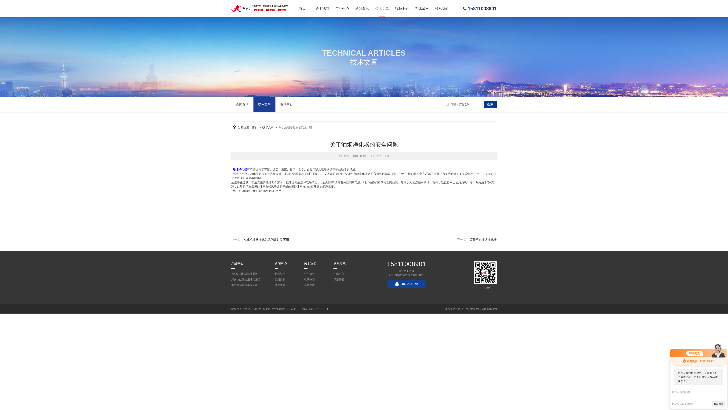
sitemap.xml (489, 308)
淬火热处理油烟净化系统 (245, 279)
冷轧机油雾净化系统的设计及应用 (266, 239)
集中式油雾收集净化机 (244, 285)
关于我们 (322, 8)
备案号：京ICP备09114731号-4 (309, 308)
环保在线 (463, 308)
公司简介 (309, 273)
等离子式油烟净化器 (483, 239)
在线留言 (422, 8)
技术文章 (382, 8)
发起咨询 (718, 404)
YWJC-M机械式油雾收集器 (246, 273)
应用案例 (280, 279)
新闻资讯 (362, 8)
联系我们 (442, 8)
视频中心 (402, 8)
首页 (302, 8)
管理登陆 (475, 308)
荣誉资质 (309, 285)
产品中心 (342, 8)
